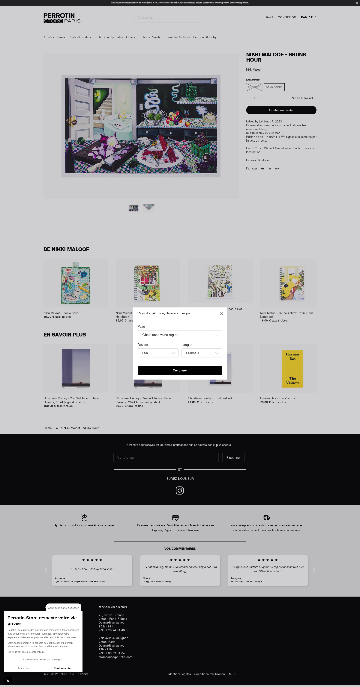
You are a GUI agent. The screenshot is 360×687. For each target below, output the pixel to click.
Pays (141, 326)
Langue (187, 344)
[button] (7, 680)
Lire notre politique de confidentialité (26, 652)
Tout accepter (63, 668)
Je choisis (23, 668)
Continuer (180, 370)
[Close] (225, 315)
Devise (143, 344)
